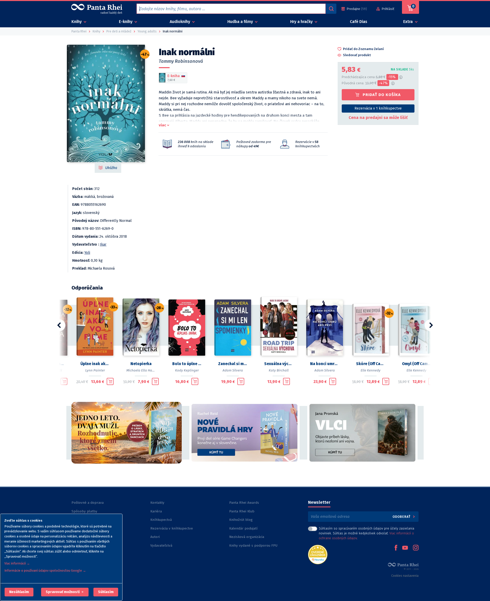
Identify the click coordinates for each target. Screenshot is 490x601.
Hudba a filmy (240, 21)
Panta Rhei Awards (244, 502)
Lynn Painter (95, 370)
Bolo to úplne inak (186, 364)
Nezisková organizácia (246, 537)
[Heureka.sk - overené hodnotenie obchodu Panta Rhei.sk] (317, 554)
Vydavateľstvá (161, 545)
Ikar (103, 244)
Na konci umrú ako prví (324, 364)
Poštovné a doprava (87, 502)
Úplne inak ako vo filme (94, 364)
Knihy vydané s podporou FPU (253, 545)
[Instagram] (416, 548)
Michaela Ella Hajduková (145, 370)
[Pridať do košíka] (63, 381)
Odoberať (402, 517)
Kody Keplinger (187, 370)
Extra (408, 21)
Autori (155, 537)
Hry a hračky (302, 21)
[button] (19, 592)
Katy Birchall (279, 370)
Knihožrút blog (241, 520)
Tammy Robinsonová (181, 61)
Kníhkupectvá (161, 520)
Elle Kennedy (371, 370)
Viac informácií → (17, 563)
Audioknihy (180, 21)
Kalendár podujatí (243, 528)
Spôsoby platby (84, 511)
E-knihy (126, 21)
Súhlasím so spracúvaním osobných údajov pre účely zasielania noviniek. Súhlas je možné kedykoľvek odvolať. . (366, 533)
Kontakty (157, 502)
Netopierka (141, 364)
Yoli (87, 252)
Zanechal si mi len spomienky (232, 364)
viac (162, 125)
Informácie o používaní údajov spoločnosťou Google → (45, 570)
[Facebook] (396, 548)
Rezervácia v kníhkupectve (171, 528)
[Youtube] (405, 548)
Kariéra (156, 511)
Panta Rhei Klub (241, 511)
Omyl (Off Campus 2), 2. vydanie (416, 364)
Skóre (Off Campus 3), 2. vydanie (370, 364)
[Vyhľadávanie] (331, 9)
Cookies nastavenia (405, 576)
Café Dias (358, 21)
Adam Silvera (233, 370)
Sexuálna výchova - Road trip (278, 364)
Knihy (77, 21)
